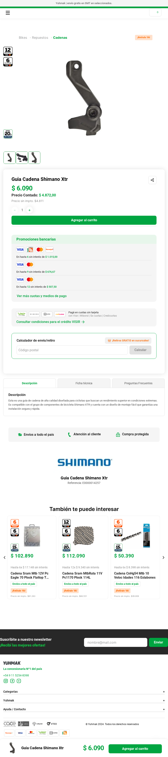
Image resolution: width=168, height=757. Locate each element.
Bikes (23, 37)
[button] (29, 383)
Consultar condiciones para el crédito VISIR (48, 322)
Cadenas (60, 37)
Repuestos (40, 37)
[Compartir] (152, 180)
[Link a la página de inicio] (16, 37)
